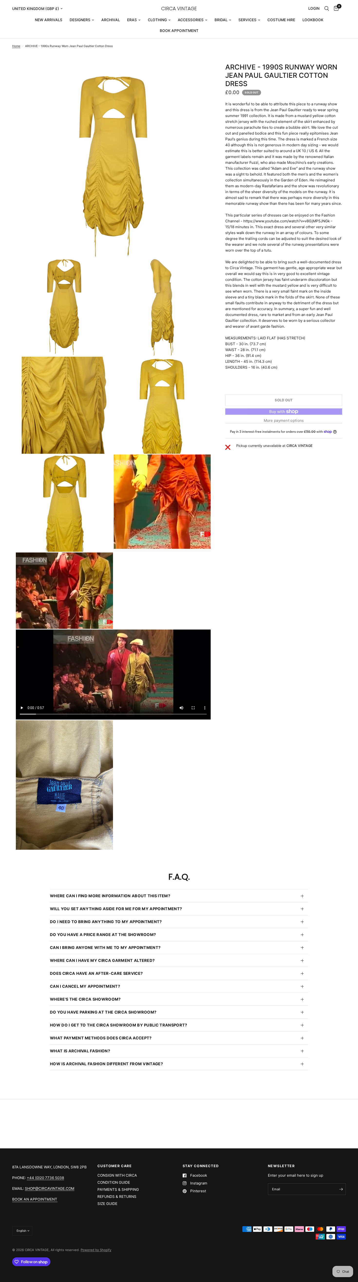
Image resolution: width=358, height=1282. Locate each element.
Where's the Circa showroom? (85, 999)
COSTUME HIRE (281, 20)
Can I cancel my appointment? (85, 986)
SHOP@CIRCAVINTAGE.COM (49, 1188)
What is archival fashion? (80, 1050)
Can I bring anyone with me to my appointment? (105, 947)
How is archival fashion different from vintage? (106, 1063)
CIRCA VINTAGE (179, 8)
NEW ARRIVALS (48, 20)
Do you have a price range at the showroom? (103, 934)
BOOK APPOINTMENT (179, 30)
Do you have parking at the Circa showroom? (103, 1012)
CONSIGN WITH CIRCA (117, 1175)
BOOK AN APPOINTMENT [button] (34, 1199)
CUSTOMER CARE (114, 1166)
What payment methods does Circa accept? (100, 1037)
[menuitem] (48, 20)
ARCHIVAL (110, 20)
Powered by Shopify (96, 1250)
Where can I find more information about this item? (110, 895)
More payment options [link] (284, 420)
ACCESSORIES (191, 20)
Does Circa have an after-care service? (96, 973)
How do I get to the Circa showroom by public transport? (118, 1025)
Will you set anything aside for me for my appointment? (116, 908)
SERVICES (247, 20)
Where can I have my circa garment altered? (102, 960)
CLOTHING (157, 20)
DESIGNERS (80, 20)
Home (16, 46)
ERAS (132, 20)
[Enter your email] (341, 1189)
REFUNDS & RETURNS (116, 1196)
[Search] (326, 8)
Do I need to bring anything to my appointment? (106, 921)
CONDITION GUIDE (113, 1182)
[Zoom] (200, 73)
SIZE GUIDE (107, 1203)
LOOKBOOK (312, 20)
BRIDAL (221, 20)
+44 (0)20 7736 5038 (45, 1177)
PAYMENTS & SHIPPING (118, 1189)
